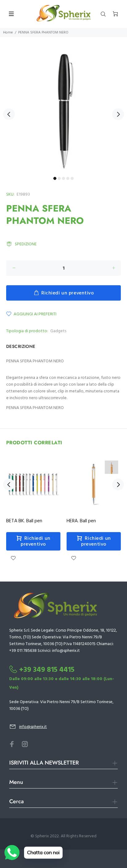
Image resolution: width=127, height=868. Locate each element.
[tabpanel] (63, 110)
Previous (9, 114)
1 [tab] (54, 178)
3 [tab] (63, 178)
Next (118, 114)
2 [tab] (59, 178)
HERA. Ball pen (81, 521)
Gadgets (58, 331)
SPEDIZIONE (26, 244)
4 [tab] (67, 178)
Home (8, 32)
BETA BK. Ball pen (24, 521)
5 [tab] (72, 178)
